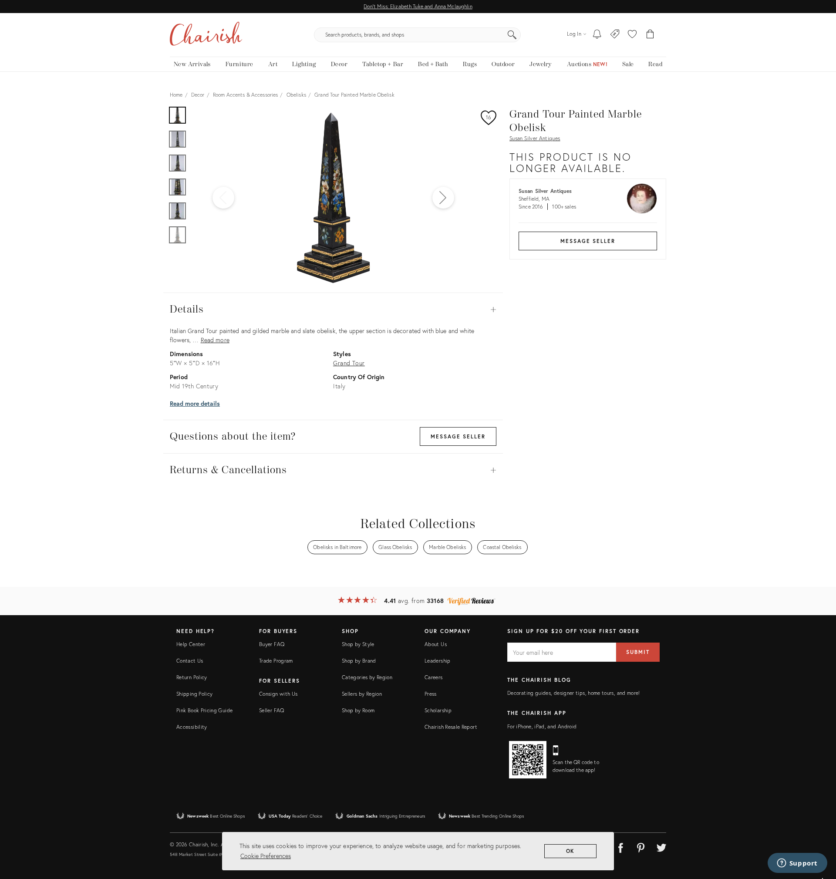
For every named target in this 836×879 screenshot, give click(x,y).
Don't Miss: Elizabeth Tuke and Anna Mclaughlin (418, 6)
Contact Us (189, 660)
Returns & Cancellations (333, 470)
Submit (638, 652)
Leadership (438, 660)
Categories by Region (367, 677)
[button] (632, 34)
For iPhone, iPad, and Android (541, 726)
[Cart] (650, 34)
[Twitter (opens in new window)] (661, 846)
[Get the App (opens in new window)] (527, 759)
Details (333, 309)
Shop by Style (358, 644)
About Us (436, 644)
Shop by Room (358, 710)
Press (431, 693)
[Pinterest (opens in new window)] (641, 846)
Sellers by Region (362, 693)
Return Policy (191, 677)
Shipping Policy (194, 693)
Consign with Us (278, 693)
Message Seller (587, 241)
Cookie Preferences (265, 856)
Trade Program (276, 660)
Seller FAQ (271, 710)
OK (570, 851)
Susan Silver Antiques (534, 138)
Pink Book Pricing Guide (204, 710)
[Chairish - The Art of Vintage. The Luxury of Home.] (206, 35)
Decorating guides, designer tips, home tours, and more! (573, 693)
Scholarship (438, 710)
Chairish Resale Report (451, 727)
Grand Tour (349, 363)
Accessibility (191, 727)
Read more (215, 340)
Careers (434, 677)
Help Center (190, 644)
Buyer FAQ (271, 644)
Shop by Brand (359, 660)
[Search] (512, 34)
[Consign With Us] (615, 34)
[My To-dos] (597, 34)
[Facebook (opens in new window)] (620, 846)
